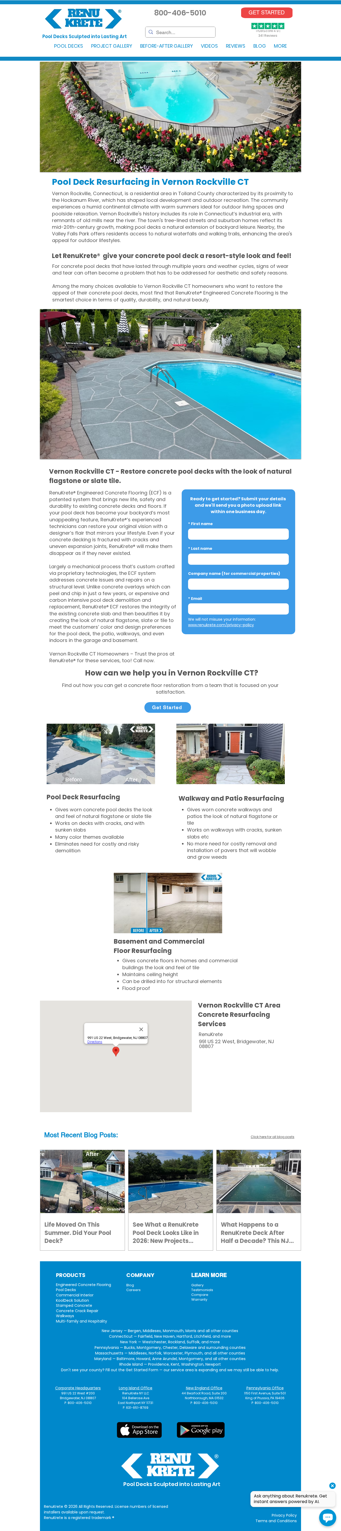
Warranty (199, 1299)
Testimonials (202, 1289)
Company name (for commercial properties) (234, 573)
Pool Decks (66, 1289)
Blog (130, 1285)
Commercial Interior (75, 1295)
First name (200, 523)
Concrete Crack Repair (77, 1310)
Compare (199, 1294)
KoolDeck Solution (72, 1300)
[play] (290, 167)
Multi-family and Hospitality (81, 1321)
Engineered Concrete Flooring (83, 1284)
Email (195, 598)
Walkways (65, 1316)
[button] (68, 46)
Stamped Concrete (74, 1305)
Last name (200, 548)
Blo (89, 1135)
